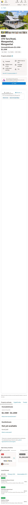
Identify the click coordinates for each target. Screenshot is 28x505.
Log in (25, 2)
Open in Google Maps (14, 97)
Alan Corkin (6, 464)
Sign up (21, 2)
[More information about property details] (12, 56)
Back (4, 7)
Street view (5, 97)
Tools (24, 4)
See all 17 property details (9, 73)
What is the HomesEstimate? (9, 416)
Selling (19, 4)
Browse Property (5, 4)
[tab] (7, 92)
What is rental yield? (7, 432)
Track (14, 83)
